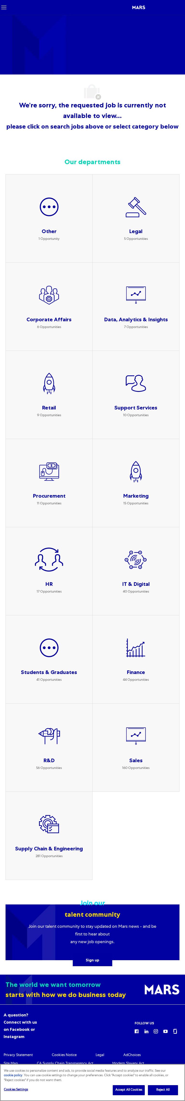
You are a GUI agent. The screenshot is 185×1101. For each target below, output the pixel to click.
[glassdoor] (175, 1031)
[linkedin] (146, 1031)
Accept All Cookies (128, 1090)
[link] (18, 1055)
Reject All (163, 1090)
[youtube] (165, 1031)
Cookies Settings (16, 1089)
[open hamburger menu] (4, 7)
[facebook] (136, 1031)
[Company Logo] (139, 7)
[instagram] (156, 1031)
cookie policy (13, 1075)
